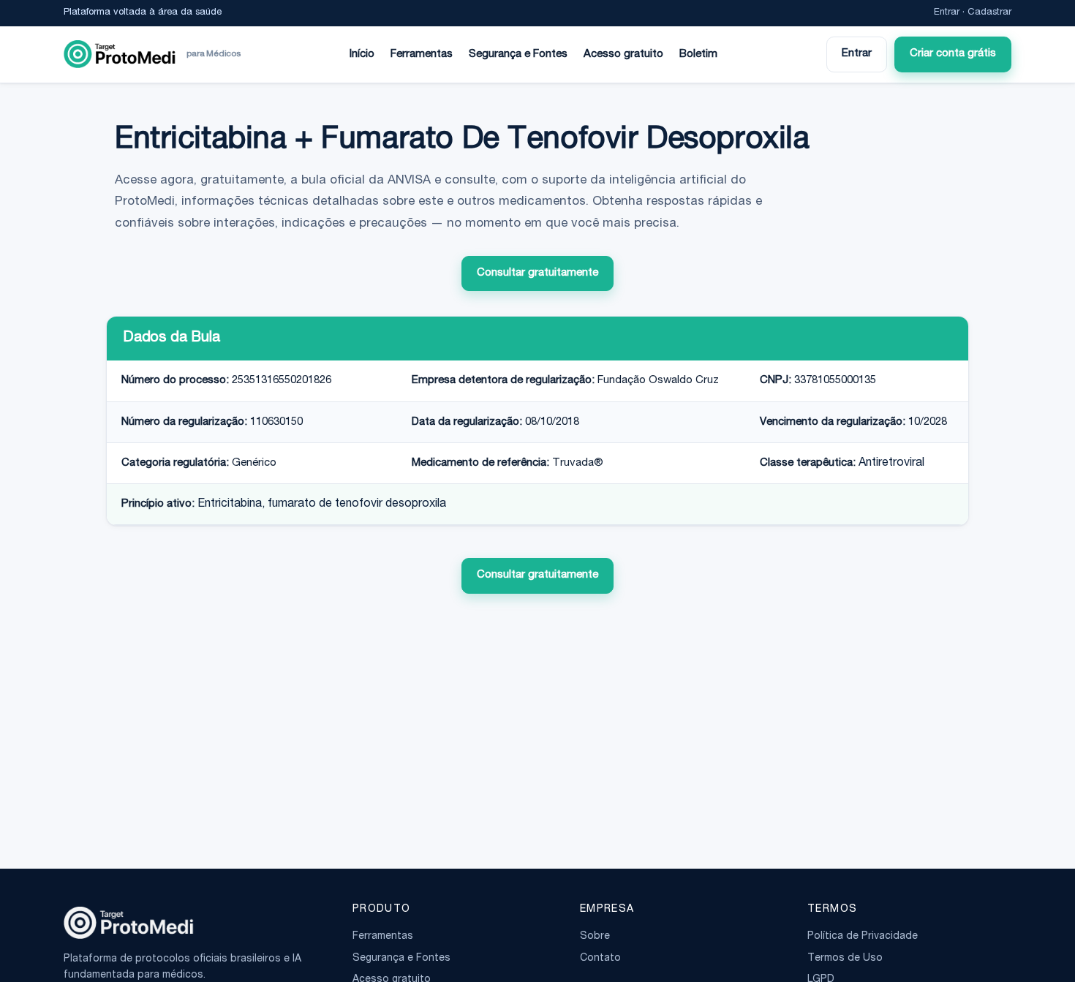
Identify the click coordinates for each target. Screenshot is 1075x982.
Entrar (946, 13)
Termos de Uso (845, 958)
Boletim (698, 54)
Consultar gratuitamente (537, 273)
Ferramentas (422, 54)
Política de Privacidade (862, 937)
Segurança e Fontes (518, 54)
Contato (600, 958)
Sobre (595, 937)
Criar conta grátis (953, 53)
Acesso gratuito (623, 54)
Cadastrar (989, 13)
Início (362, 54)
